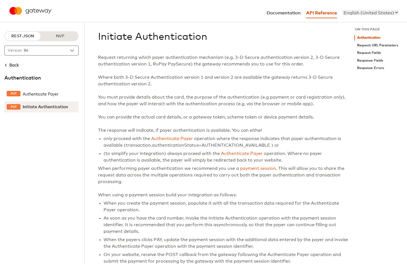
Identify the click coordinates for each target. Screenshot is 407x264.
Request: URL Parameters (377, 45)
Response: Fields (370, 60)
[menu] (370, 12)
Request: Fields (369, 53)
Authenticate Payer (172, 138)
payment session (258, 168)
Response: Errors (370, 68)
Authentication (368, 37)
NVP (60, 36)
